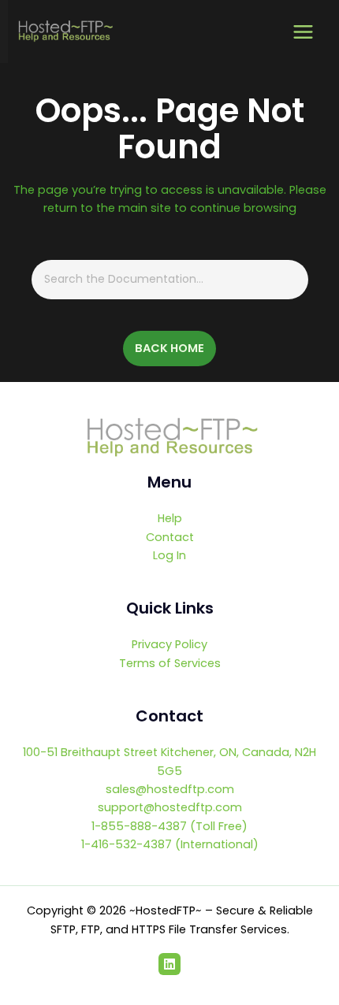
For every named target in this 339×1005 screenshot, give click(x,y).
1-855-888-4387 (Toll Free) (169, 826)
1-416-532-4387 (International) (170, 844)
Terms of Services (170, 663)
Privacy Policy (169, 644)
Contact (170, 537)
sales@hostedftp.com (170, 789)
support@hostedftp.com (170, 807)
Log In (169, 555)
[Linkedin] (169, 964)
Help (170, 518)
